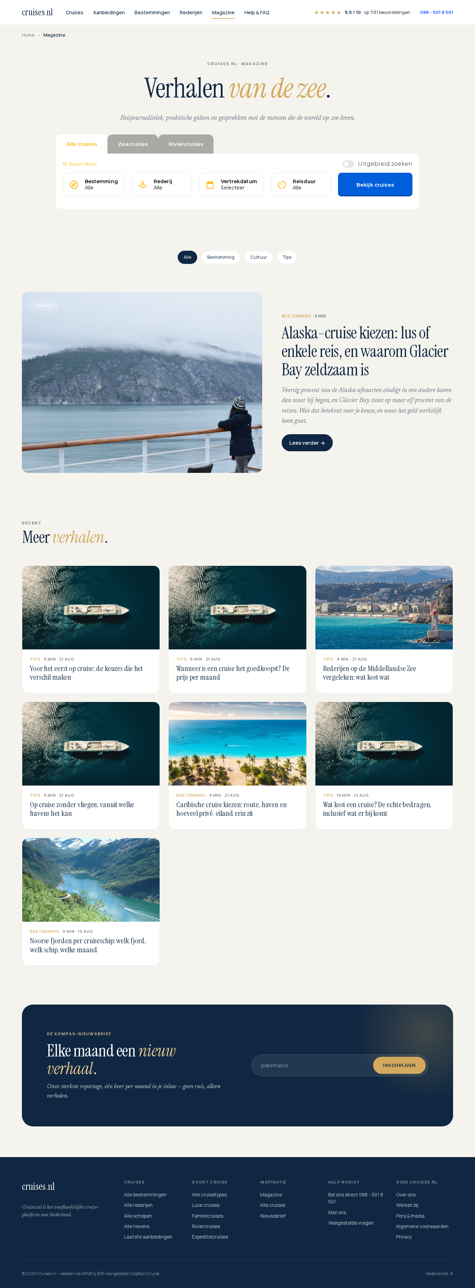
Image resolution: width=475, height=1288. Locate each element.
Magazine (223, 12)
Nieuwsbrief (272, 1216)
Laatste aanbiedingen (148, 1237)
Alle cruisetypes (209, 1195)
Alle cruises (272, 1205)
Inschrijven (399, 1065)
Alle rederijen (138, 1205)
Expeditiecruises (210, 1237)
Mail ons (337, 1212)
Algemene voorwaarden (422, 1226)
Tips (287, 257)
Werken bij (407, 1205)
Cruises (74, 12)
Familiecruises (207, 1216)
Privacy (404, 1237)
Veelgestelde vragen (351, 1223)
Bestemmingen (152, 12)
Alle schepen (138, 1216)
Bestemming (220, 257)
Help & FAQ (256, 12)
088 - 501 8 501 (436, 12)
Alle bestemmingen (145, 1195)
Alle (187, 257)
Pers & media (410, 1216)
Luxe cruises (205, 1205)
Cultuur (258, 257)
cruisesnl (37, 12)
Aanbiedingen (109, 12)
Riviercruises (206, 1226)
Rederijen (191, 12)
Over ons (406, 1195)
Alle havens (136, 1226)
